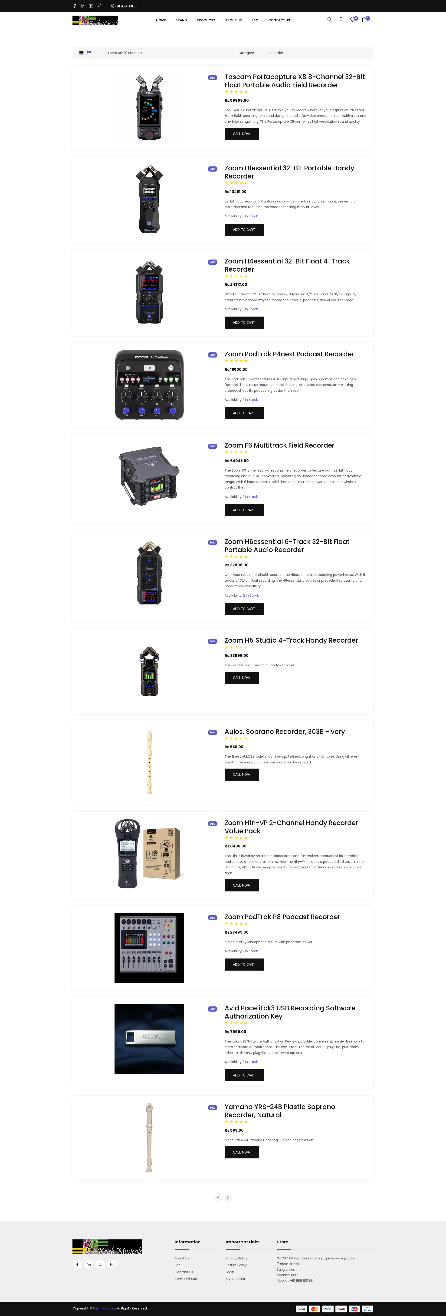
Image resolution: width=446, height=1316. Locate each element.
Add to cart (244, 230)
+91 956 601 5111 (126, 6)
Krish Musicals (104, 1308)
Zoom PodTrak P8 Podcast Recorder (282, 916)
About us (182, 1258)
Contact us (184, 1272)
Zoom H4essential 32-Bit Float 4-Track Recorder (287, 265)
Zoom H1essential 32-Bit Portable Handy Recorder (289, 172)
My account (235, 1278)
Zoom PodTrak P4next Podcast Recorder (289, 354)
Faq (255, 20)
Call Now (241, 134)
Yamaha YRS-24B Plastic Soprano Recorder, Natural (280, 1111)
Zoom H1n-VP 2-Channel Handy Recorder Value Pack (291, 827)
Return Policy (236, 1265)
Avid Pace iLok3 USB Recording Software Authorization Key (290, 1012)
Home (161, 20)
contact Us (279, 20)
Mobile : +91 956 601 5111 (295, 1280)
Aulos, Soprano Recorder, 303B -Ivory (285, 731)
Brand (181, 20)
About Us (233, 20)
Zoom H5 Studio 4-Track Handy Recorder (291, 640)
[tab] (81, 52)
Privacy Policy (237, 1258)
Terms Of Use (186, 1278)
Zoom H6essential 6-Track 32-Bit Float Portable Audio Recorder (287, 545)
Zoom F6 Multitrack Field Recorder (279, 445)
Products (206, 20)
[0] (352, 20)
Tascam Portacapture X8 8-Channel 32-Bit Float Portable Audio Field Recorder (295, 81)
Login (230, 1272)
